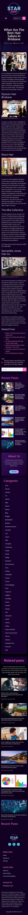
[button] (6, 18)
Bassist (7, 506)
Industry (7, 640)
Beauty (7, 509)
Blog (6, 513)
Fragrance (8, 592)
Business (7, 523)
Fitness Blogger (9, 585)
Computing (8, 547)
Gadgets (7, 595)
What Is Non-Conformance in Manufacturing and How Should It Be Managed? (19, 385)
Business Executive (10, 526)
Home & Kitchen (10, 629)
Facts (6, 568)
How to (7, 636)
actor (6, 485)
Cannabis (8, 530)
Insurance (8, 646)
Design (7, 557)
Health (7, 619)
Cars (6, 533)
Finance (7, 578)
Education (8, 561)
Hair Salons (7, 362)
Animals (7, 492)
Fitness (7, 581)
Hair (6, 612)
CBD (6, 540)
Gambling (8, 598)
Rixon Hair (14, 362)
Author (7, 499)
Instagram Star (9, 643)
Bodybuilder (8, 520)
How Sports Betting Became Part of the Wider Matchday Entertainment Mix (20, 396)
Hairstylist (8, 616)
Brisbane (6, 360)
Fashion (7, 571)
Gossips (7, 609)
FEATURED (8, 574)
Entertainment (9, 564)
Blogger (7, 516)
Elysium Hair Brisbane (16, 360)
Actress (7, 489)
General (7, 605)
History (7, 622)
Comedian (8, 544)
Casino (7, 537)
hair (24, 360)
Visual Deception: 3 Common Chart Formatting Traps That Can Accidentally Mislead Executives (20, 431)
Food (6, 588)
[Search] (24, 18)
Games (7, 602)
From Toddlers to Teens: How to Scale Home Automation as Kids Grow (20, 408)
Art (6, 496)
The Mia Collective (17, 364)
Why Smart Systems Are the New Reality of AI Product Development (14, 815)
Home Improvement (11, 633)
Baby (6, 502)
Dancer (7, 554)
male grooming (8, 144)
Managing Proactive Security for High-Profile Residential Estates (20, 419)
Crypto (7, 550)
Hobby (7, 626)
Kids (6, 650)
